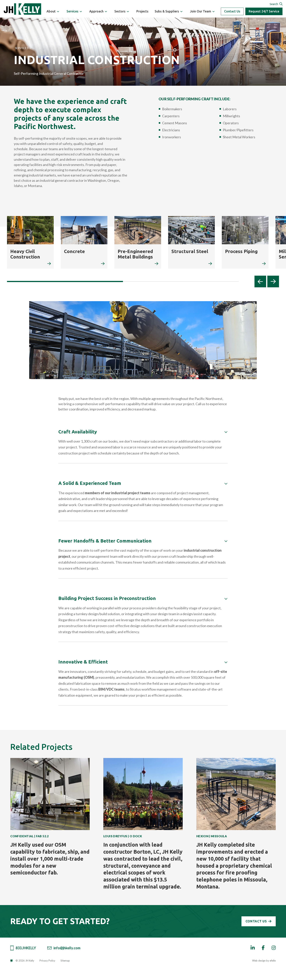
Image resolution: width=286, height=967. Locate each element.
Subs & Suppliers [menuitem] (167, 11)
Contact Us (232, 11)
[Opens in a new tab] (13, 961)
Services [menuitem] (72, 11)
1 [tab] (65, 281)
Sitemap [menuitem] (65, 960)
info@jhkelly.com (67, 948)
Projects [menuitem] (142, 11)
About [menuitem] (51, 11)
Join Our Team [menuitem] (200, 11)
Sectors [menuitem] (119, 11)
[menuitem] (58, 12)
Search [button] (274, 4)
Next (273, 281)
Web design (259, 960)
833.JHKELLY (26, 948)
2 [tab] (181, 281)
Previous (260, 281)
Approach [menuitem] (96, 11)
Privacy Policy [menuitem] (47, 960)
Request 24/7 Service (264, 11)
